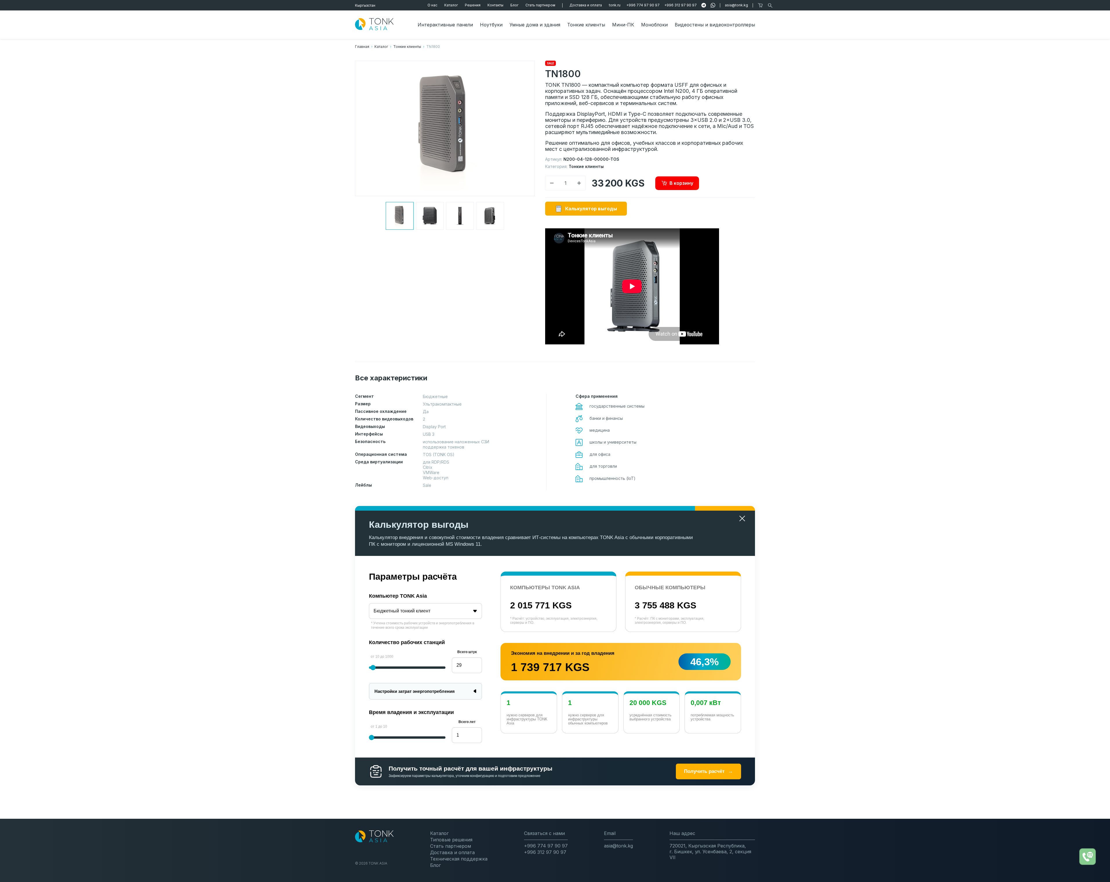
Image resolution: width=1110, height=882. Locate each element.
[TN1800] (400, 216)
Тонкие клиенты (586, 25)
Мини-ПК (623, 25)
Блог (514, 5)
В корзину (681, 183)
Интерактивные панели (445, 25)
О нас (432, 5)
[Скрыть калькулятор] (742, 518)
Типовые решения (451, 840)
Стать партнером (540, 5)
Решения (473, 5)
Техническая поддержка (458, 859)
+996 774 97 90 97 (643, 5)
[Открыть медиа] (445, 128)
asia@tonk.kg (736, 5)
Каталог (451, 5)
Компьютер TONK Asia (398, 596)
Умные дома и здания (534, 25)
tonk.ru (614, 5)
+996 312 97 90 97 (680, 5)
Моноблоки (654, 25)
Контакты (495, 5)
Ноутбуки (491, 25)
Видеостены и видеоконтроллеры (715, 25)
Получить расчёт (708, 771)
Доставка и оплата (585, 5)
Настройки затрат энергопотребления (414, 691)
